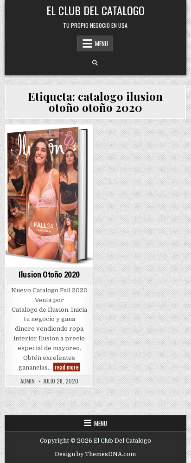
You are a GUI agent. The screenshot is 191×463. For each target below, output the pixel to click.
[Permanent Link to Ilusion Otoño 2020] (49, 196)
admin (27, 381)
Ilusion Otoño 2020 (49, 274)
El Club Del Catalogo (95, 10)
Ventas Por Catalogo (49, 141)
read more (67, 367)
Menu (101, 43)
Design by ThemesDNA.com (95, 454)
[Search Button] (95, 63)
